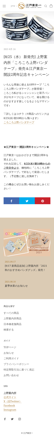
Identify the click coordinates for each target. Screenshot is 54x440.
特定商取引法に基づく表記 (19, 369)
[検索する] (45, 5)
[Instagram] (19, 419)
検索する (9, 329)
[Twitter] (12, 419)
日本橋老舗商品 (12, 324)
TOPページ (10, 347)
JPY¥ (13, 6)
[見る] (51, 5)
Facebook (9, 405)
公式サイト (10, 397)
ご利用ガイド (11, 358)
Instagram (10, 409)
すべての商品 (11, 313)
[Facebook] (5, 419)
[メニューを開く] (4, 5)
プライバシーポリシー (16, 364)
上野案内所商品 (12, 318)
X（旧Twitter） (13, 401)
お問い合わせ (11, 375)
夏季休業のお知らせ (16, 285)
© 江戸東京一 (27, 433)
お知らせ (9, 353)
